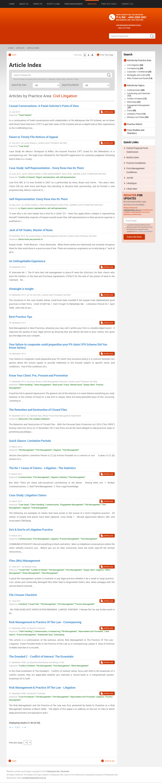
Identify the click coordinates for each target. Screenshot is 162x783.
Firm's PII (37, 4)
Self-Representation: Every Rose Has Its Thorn (38, 199)
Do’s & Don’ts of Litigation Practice (31, 529)
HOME (10, 48)
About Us (23, 4)
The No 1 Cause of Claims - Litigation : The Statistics (42, 468)
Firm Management (73, 4)
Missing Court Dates (137, 117)
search (152, 36)
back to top (110, 761)
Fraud (131, 110)
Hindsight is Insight (21, 289)
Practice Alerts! (134, 124)
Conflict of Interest (136, 98)
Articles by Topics (135, 85)
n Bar (57, 771)
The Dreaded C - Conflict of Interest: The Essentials (41, 656)
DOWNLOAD (108, 112)
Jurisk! (129, 177)
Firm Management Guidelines (135, 170)
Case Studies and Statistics (135, 131)
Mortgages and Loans (138, 75)
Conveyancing (135, 68)
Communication (135, 90)
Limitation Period (136, 113)
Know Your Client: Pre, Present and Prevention (38, 375)
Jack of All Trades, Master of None (31, 230)
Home (12, 4)
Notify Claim (53, 4)
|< (10, 727)
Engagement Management (138, 106)
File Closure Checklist (23, 595)
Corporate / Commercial (139, 71)
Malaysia (51, 771)
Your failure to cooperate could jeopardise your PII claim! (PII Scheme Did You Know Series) (58, 345)
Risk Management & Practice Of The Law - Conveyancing (45, 622)
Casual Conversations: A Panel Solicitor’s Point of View (44, 106)
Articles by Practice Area (139, 60)
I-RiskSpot (131, 183)
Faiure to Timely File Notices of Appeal (33, 137)
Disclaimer (64, 771)
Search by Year (19, 84)
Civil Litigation (135, 65)
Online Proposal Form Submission (137, 150)
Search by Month (70, 84)
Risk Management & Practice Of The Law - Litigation (42, 687)
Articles (92, 4)
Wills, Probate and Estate (139, 78)
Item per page (15, 742)
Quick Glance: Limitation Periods (30, 441)
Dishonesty (133, 102)
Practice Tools (109, 4)
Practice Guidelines (136, 162)
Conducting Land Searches (138, 94)
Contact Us (127, 4)
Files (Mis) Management (24, 560)
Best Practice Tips (20, 317)
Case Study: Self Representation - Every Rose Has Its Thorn (46, 168)
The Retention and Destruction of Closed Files (38, 410)
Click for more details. (145, 231)
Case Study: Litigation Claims (28, 495)
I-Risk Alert (131, 188)
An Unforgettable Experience (27, 261)
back (14, 55)
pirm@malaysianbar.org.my (34, 778)
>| (25, 727)
